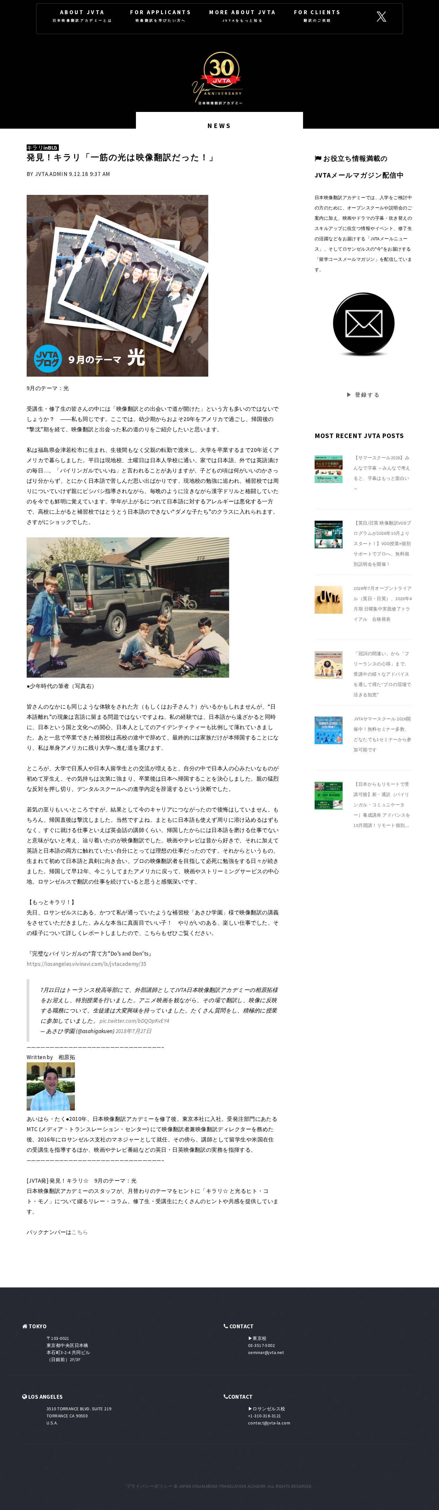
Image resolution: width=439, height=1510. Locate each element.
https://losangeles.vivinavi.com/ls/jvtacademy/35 (87, 963)
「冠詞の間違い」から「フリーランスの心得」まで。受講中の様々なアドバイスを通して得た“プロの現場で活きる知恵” (382, 674)
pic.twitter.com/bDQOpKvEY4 (134, 1020)
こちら (79, 1232)
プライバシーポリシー (149, 1486)
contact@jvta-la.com (269, 1423)
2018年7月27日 (133, 1031)
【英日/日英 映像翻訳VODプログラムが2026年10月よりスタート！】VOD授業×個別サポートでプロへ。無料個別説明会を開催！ (382, 543)
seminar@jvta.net (266, 1352)
